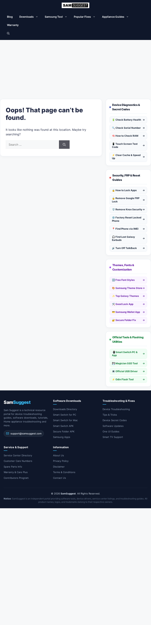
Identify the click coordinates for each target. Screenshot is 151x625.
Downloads (26, 16)
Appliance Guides (113, 16)
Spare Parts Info (13, 466)
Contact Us (59, 477)
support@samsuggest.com (25, 433)
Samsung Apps (61, 437)
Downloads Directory (65, 409)
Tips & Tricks (110, 414)
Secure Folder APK (63, 431)
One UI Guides (111, 431)
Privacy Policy (61, 460)
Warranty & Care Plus (16, 472)
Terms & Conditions (64, 472)
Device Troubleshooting (116, 409)
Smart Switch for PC (64, 414)
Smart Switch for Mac (65, 420)
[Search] (64, 144)
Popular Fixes (82, 16)
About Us (58, 455)
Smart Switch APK (63, 425)
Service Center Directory (18, 455)
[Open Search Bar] (8, 33)
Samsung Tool (54, 16)
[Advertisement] (75, 67)
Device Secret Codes (115, 420)
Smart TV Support (113, 437)
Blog (10, 16)
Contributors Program (16, 477)
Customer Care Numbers (18, 460)
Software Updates (113, 425)
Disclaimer (59, 466)
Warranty (13, 25)
